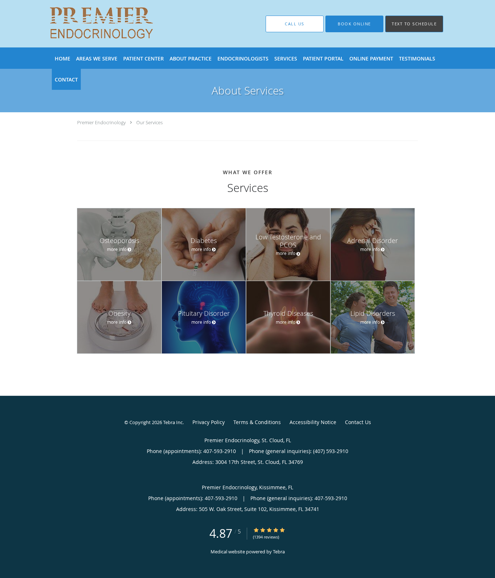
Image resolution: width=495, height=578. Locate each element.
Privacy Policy (208, 422)
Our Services (149, 122)
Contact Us (358, 422)
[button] (354, 24)
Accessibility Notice (313, 422)
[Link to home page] (91, 23)
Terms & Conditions (257, 422)
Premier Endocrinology (101, 122)
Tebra (279, 551)
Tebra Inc (173, 422)
